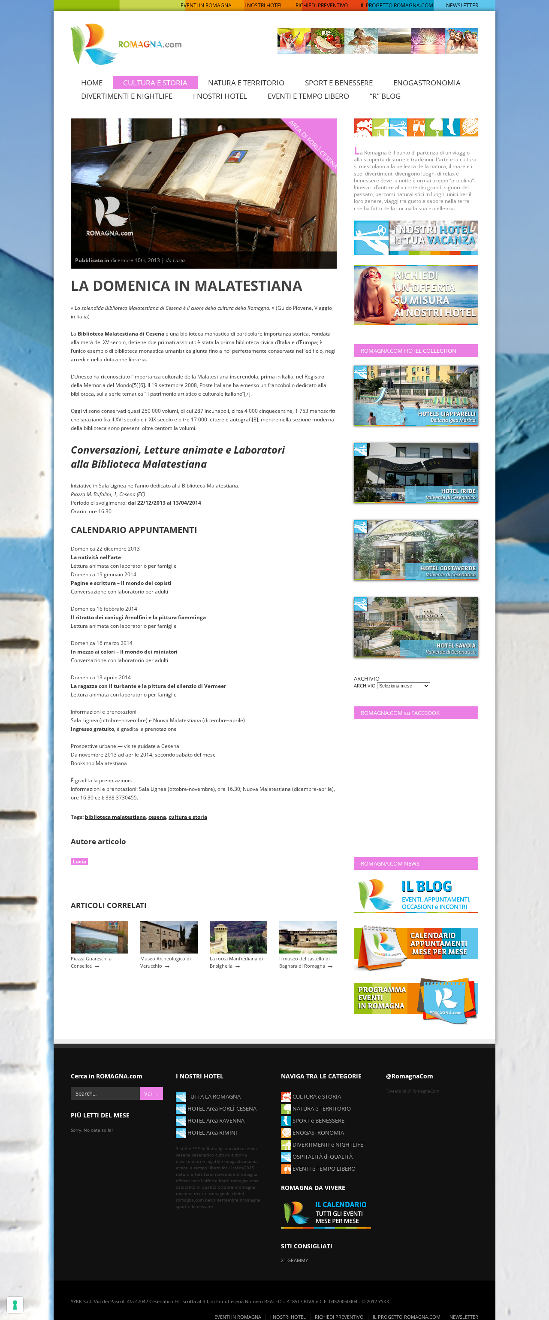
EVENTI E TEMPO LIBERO (308, 96)
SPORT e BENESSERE (317, 1120)
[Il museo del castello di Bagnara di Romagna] (308, 951)
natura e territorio (195, 1174)
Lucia (79, 861)
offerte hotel (189, 1181)
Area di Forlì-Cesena (314, 144)
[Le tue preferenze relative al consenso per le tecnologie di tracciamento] (15, 1305)
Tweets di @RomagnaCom (412, 1091)
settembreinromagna (238, 1200)
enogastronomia (241, 1161)
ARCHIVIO (365, 685)
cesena (157, 816)
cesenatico (203, 1155)
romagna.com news (196, 1200)
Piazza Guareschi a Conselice (91, 962)
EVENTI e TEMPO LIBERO (323, 1168)
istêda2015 (242, 1168)
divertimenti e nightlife (199, 1161)
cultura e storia (188, 816)
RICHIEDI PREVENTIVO (322, 5)
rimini (238, 1193)
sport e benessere (194, 1206)
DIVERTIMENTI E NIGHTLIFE (126, 96)
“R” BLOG (385, 96)
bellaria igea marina (222, 1148)
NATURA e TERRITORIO (321, 1108)
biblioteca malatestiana (115, 816)
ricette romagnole (212, 1193)
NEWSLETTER (462, 5)
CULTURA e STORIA (316, 1096)
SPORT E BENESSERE (339, 83)
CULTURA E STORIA (155, 83)
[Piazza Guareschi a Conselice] (99, 951)
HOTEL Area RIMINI (211, 1132)
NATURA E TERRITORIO (246, 83)
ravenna (184, 1193)
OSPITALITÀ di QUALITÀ (322, 1156)
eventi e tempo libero (198, 1168)
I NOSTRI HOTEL (263, 5)
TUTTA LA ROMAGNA (213, 1096)
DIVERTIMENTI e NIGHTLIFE (327, 1144)
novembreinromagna (236, 1174)
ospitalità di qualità (196, 1187)
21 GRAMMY (294, 1260)
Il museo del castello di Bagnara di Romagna (304, 962)
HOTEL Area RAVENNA (215, 1120)
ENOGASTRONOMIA (427, 83)
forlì (226, 1168)
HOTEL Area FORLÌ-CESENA (221, 1108)
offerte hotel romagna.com (231, 1181)
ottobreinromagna (236, 1187)
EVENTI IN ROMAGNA (206, 5)
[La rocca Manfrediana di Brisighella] (238, 951)
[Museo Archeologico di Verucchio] (169, 951)
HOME (92, 83)
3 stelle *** (188, 1148)
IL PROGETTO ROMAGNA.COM (397, 5)
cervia (250, 1148)
